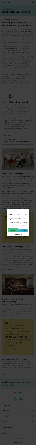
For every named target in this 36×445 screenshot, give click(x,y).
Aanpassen (17, 234)
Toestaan (12, 230)
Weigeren (23, 230)
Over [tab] (26, 214)
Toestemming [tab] (11, 214)
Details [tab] (19, 214)
